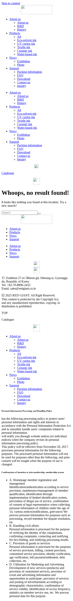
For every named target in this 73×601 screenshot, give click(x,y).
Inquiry (21, 86)
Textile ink (23, 47)
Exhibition (23, 61)
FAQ (20, 75)
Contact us (23, 82)
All (19, 36)
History (21, 29)
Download (23, 78)
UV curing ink (26, 43)
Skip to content (11, 3)
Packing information (29, 71)
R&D (20, 26)
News (13, 57)
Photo (20, 64)
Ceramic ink (24, 50)
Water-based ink (27, 54)
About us (15, 19)
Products (14, 33)
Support (14, 68)
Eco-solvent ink (26, 40)
